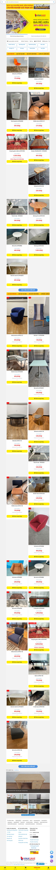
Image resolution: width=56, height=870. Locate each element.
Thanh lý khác (32, 48)
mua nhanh (32, 830)
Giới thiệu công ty (10, 834)
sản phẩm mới (11, 53)
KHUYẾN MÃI (38, 41)
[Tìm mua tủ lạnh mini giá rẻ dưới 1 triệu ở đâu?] (17, 813)
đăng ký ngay (33, 847)
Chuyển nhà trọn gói (34, 839)
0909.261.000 (36, 832)
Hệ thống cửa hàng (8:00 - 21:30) (12, 831)
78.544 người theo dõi (34, 846)
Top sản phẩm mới (12, 293)
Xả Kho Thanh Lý (24, 41)
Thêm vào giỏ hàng (17, 83)
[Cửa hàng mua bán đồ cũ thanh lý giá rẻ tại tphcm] (17, 803)
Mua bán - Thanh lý (48, 41)
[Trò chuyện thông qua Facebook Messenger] (51, 853)
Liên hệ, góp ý (10, 840)
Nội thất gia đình (22, 44)
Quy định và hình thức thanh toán (23, 839)
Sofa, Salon (42, 44)
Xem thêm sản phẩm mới (28, 290)
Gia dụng (22, 48)
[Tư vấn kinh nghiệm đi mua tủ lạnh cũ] (38, 803)
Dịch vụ (31, 41)
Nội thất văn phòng (32, 44)
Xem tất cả (16, 770)
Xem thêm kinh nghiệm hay (28, 814)
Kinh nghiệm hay (9, 770)
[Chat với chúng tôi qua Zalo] (51, 857)
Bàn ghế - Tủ (11, 48)
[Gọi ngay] (51, 862)
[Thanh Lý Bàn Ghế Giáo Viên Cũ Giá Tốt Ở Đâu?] (38, 813)
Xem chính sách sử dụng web (19, 864)
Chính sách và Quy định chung (23, 831)
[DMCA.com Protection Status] (34, 837)
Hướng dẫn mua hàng (23, 842)
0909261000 (42, 863)
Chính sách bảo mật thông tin (22, 835)
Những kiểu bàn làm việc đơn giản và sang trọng (17, 790)
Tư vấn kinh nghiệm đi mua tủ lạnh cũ (37, 800)
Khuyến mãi (9, 838)
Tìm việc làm (9, 836)
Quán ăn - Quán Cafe (44, 53)
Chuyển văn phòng (34, 841)
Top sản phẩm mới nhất (13, 41)
